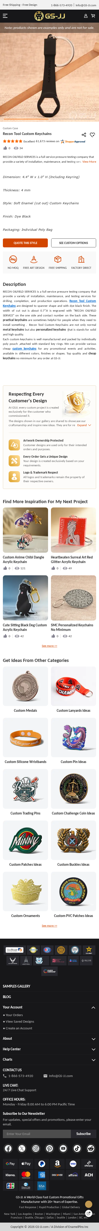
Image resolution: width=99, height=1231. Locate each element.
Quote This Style (25, 243)
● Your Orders (13, 1015)
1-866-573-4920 (20, 1076)
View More (88, 162)
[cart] (93, 16)
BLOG (7, 997)
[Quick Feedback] (88, 1213)
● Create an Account (17, 1028)
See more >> (49, 646)
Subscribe (83, 1134)
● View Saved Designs (18, 1021)
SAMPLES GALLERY (16, 986)
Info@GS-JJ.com (61, 1076)
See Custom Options (73, 243)
